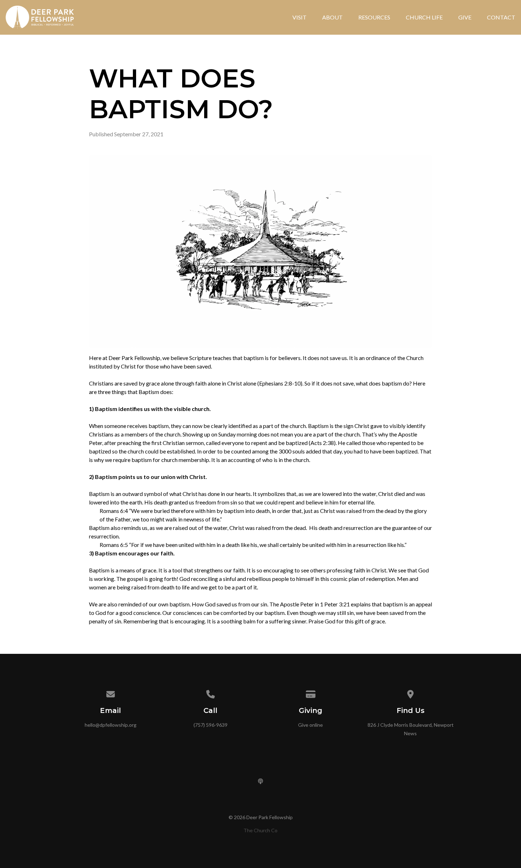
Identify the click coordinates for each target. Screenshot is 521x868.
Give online (310, 725)
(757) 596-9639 (211, 725)
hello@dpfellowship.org (110, 725)
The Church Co (260, 830)
